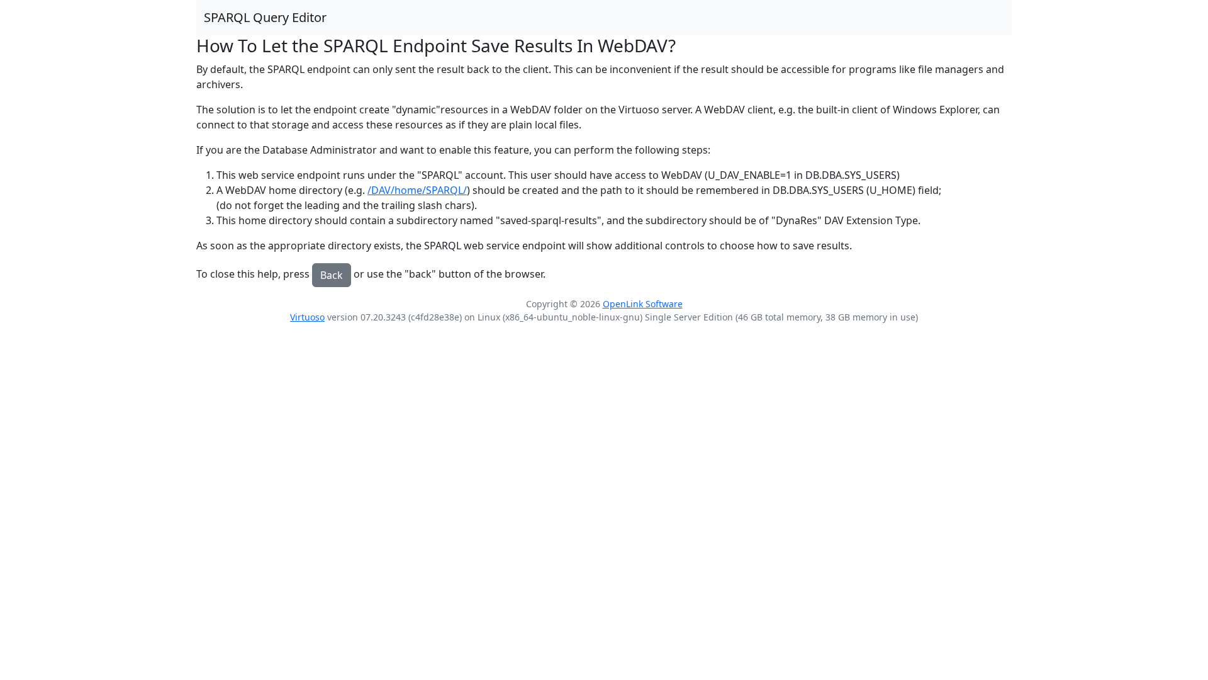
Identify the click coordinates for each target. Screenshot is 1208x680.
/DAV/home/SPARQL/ (417, 190)
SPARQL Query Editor (265, 17)
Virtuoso (307, 317)
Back (331, 275)
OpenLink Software (643, 304)
